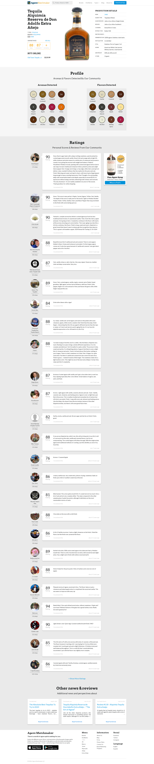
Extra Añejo (85, 753)
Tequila (35, 32)
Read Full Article (43, 721)
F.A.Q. (98, 740)
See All (47, 40)
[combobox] (62, 2)
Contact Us (100, 744)
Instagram (116, 740)
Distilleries (89, 3)
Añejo (83, 751)
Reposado (85, 748)
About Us (109, 3)
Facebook (116, 735)
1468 (32, 36)
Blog (102, 3)
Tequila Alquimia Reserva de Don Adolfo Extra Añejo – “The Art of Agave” (76, 707)
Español (115, 749)
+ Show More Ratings (77, 678)
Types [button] (96, 3)
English (115, 746)
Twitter (115, 737)
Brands (81, 3)
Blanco (84, 744)
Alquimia (36, 34)
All (82, 742)
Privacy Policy (100, 742)
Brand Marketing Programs (101, 747)
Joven (83, 746)
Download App (120, 2)
